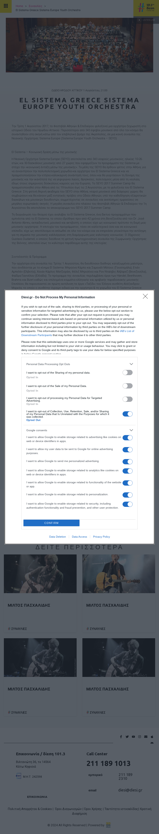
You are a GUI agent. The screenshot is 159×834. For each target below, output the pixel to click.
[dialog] (79, 417)
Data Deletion (57, 536)
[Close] (146, 297)
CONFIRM (51, 523)
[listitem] (79, 364)
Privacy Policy (101, 536)
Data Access (79, 536)
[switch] (128, 372)
